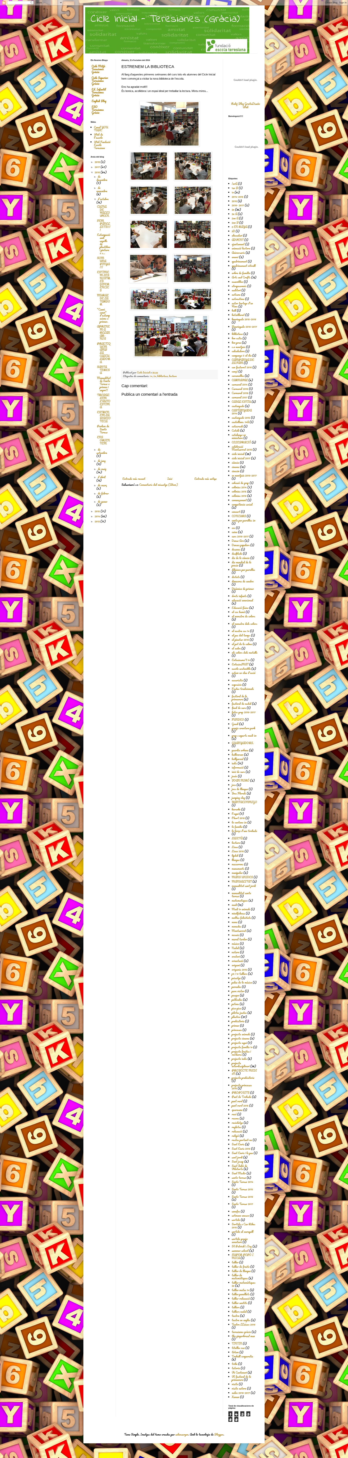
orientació (237, 961)
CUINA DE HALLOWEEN (103, 211)
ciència (235, 462)
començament (239, 500)
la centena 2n (239, 822)
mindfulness (238, 913)
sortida (236, 1220)
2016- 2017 (238, 205)
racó (234, 1114)
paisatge (236, 978)
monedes (236, 926)
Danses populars (241, 545)
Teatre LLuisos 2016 (243, 1324)
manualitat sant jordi (244, 886)
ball (234, 310)
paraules (236, 987)
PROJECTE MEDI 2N (244, 1072)
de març (102, 485)
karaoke (236, 809)
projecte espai (239, 1043)
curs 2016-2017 (240, 536)
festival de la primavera (239, 697)
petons (235, 1004)
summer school (240, 1250)
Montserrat (239, 931)
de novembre (101, 189)
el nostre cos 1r (240, 631)
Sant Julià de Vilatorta (239, 1167)
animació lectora (241, 248)
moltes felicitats (241, 918)
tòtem (235, 1352)
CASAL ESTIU (241, 401)
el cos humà (238, 612)
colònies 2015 (239, 491)
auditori (236, 290)
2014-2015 (237, 196)
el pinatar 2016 (240, 639)
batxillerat (238, 315)
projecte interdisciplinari (241, 1064)
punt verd (237, 1101)
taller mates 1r (240, 1290)
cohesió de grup (240, 483)
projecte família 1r (242, 1047)
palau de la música (242, 982)
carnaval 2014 (240, 384)
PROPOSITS (240, 1092)
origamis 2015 (239, 969)
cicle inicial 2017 (241, 458)
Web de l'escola (98, 136)
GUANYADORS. (243, 743)
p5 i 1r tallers (239, 974)
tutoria (236, 1368)
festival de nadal (241, 703)
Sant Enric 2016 (241, 1148)
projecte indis (239, 1059)
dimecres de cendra (243, 581)
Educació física (240, 608)
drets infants (239, 596)
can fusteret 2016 (242, 367)
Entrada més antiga (205, 479)
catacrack (237, 426)
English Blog (99, 101)
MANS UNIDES (242, 877)
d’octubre (103, 199)
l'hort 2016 (238, 818)
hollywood (237, 759)
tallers (236, 1307)
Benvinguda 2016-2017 (244, 326)
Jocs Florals (239, 793)
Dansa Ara (238, 541)
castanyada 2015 (241, 417)
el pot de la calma (242, 644)
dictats (236, 577)
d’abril (101, 477)
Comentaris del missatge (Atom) (158, 484)
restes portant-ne (242, 1140)
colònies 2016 (239, 496)
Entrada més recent (133, 479)
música (235, 943)
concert (236, 512)
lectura (173, 376)
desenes (236, 549)
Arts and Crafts (241, 277)
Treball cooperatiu (242, 1356)
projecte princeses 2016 (242, 1086)
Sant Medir (239, 1173)
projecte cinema (240, 1038)
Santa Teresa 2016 (242, 1196)
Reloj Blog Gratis (241, 104)
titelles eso (238, 1348)
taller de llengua (241, 1271)
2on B (235, 222)
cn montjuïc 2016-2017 (244, 475)
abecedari (237, 235)
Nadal (235, 948)
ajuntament (238, 244)
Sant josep (238, 1161)
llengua (236, 860)
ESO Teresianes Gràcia (98, 110)
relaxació (237, 1131)
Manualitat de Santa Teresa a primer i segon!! (104, 384)
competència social (242, 504)
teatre (235, 1316)
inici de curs (238, 772)
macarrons (237, 864)
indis (234, 763)
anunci (235, 257)
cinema (235, 467)
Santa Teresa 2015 (242, 1189)
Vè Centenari (239, 1372)
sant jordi (237, 1157)
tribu (234, 1364)
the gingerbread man (243, 1336)
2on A (235, 218)
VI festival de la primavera (241, 1378)
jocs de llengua (240, 789)
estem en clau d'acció (243, 673)
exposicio (237, 684)
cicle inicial (238, 454)
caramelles (238, 376)
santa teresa (239, 1177)
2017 (98, 167)
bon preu (236, 342)
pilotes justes (239, 1012)
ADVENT (238, 240)
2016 (98, 172)
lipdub (235, 855)
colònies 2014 (239, 487)
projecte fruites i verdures (241, 1053)
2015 (98, 511)
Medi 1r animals (241, 909)
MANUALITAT (242, 881)
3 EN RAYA (239, 227)
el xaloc (236, 648)
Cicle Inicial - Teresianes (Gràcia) (165, 19)
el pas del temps (241, 635)
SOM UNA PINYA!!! (103, 262)
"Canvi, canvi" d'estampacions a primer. (103, 315)
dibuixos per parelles (243, 570)
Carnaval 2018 (240, 393)
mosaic (235, 935)
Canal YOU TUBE (101, 128)
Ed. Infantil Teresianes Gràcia (99, 92)
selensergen (181, 1434)
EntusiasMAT (240, 664)
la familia (237, 827)
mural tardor (239, 939)
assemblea (237, 281)
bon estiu (237, 338)
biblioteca (162, 376)
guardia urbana (240, 750)
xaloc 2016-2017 (241, 1393)
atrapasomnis (239, 286)
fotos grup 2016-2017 (244, 712)
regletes (236, 1127)
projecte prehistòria (243, 1078)
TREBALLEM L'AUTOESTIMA (103, 401)
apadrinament (239, 261)
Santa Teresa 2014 (242, 1182)
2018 (98, 162)
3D (233, 231)
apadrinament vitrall (244, 266)
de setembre (101, 451)
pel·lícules (237, 999)
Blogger (218, 1434)
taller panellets (241, 1294)
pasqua (235, 995)
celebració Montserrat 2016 (242, 448)
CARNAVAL (240, 380)
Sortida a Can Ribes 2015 (243, 1225)
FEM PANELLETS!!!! (103, 225)
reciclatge (237, 1123)
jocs (234, 785)
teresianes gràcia (241, 1332)
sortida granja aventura (240, 1240)
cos (233, 528)
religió (235, 1136)
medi (234, 905)
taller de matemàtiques (240, 1276)
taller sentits (239, 1303)
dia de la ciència (241, 558)
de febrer (103, 493)
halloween (237, 754)
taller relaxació (241, 1298)
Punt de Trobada (241, 1097)
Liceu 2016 (238, 851)
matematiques (240, 900)
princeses (237, 1030)
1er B (235, 188)
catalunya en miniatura (239, 436)
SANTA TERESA (103, 370)
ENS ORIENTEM (103, 440)
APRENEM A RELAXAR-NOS (103, 332)
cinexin (235, 471)
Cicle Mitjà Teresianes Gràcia (98, 69)
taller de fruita (241, 1266)
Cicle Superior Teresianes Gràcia (100, 81)
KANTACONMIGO (244, 802)
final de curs (239, 708)
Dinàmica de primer (243, 589)
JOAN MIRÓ (240, 780)
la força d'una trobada (244, 831)
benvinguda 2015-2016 (244, 319)
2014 (98, 516)
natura (235, 952)
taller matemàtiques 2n (243, 1284)
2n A (234, 214)
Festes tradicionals (243, 689)
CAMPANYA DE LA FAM (243, 361)
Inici (169, 479)
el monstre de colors (243, 616)
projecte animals (241, 1034)
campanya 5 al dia (242, 355)
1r (151, 376)
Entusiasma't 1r (241, 660)
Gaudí (235, 724)
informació (238, 767)
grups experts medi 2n (244, 735)
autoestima (238, 299)
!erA (234, 183)
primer (235, 1025)
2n (154, 376)
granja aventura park (243, 728)
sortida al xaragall (242, 1231)
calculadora (238, 351)
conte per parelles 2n (243, 520)
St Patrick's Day (242, 1246)
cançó (235, 371)
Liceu (235, 847)
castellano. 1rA (240, 422)
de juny (102, 461)
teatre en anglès (241, 1320)
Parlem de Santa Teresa (103, 429)
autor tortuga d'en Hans (242, 304)
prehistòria (238, 1021)
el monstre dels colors (244, 624)
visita (235, 1384)
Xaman (235, 1397)
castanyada (238, 406)
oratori (236, 956)
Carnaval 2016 (240, 389)
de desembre (101, 178)
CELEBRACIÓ (241, 442)
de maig (102, 469)
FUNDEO (238, 719)
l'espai (235, 813)
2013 (97, 521)
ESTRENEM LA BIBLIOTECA (104, 416)
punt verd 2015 (240, 1105)
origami (236, 965)
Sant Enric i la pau (242, 1153)
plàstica (236, 1017)
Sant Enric (238, 1144)
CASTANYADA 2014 (242, 412)
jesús (234, 776)
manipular (237, 873)
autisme (236, 294)
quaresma (237, 1110)
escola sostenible (241, 668)
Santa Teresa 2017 (242, 1204)
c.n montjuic (238, 347)
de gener (102, 501)
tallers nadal (239, 1311)
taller (235, 1262)
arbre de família (241, 273)
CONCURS (239, 516)
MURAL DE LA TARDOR (103, 299)
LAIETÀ (237, 838)
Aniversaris (238, 252)
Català (235, 430)
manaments (238, 868)
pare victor (238, 991)
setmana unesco (240, 1215)
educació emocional (242, 600)
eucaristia (237, 680)
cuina (234, 532)
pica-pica (236, 1008)
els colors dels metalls (244, 652)
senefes (236, 1211)
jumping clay (238, 798)
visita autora (239, 1388)
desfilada (237, 553)
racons (235, 1118)
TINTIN (237, 1343)
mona (234, 922)
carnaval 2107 (239, 397)
